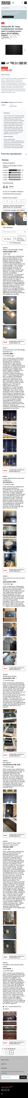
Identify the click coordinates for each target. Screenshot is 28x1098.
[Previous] (3, 50)
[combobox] (14, 8)
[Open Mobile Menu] (25, 3)
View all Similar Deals (8, 16)
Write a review (17, 35)
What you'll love (6, 74)
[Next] (24, 50)
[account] (22, 3)
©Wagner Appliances (5, 1086)
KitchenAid (6, 37)
